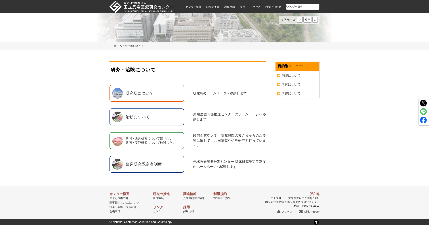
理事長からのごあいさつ (124, 202)
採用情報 (188, 211)
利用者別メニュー (135, 46)
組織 (120, 207)
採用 (242, 6)
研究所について (140, 93)
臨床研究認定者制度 (144, 164)
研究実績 (158, 198)
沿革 (112, 207)
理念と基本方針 (118, 198)
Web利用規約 (221, 198)
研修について (291, 93)
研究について (291, 84)
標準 (307, 19)
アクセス (255, 6)
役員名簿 (131, 207)
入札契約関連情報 (194, 198)
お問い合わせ (273, 6)
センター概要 (193, 6)
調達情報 (229, 6)
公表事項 (114, 211)
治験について (138, 117)
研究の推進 (213, 6)
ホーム (118, 46)
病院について (291, 75)
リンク (157, 211)
